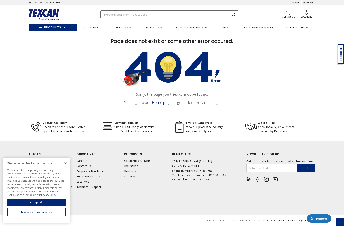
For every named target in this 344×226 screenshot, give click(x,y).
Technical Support (89, 187)
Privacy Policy (48, 194)
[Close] (66, 163)
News (224, 27)
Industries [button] (90, 27)
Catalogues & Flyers (257, 27)
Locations (83, 181)
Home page (161, 102)
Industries (131, 166)
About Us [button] (152, 27)
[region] (36, 190)
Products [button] (52, 27)
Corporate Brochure (90, 171)
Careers (295, 2)
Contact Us (84, 166)
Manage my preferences (36, 212)
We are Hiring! (267, 122)
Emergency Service (89, 176)
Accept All (36, 202)
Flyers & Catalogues (199, 122)
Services (129, 176)
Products (308, 2)
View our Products (126, 122)
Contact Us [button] (295, 27)
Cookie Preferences (215, 221)
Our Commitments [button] (190, 27)
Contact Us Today (55, 122)
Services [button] (122, 27)
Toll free (37, 2)
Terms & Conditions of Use (241, 220)
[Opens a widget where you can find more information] (319, 218)
